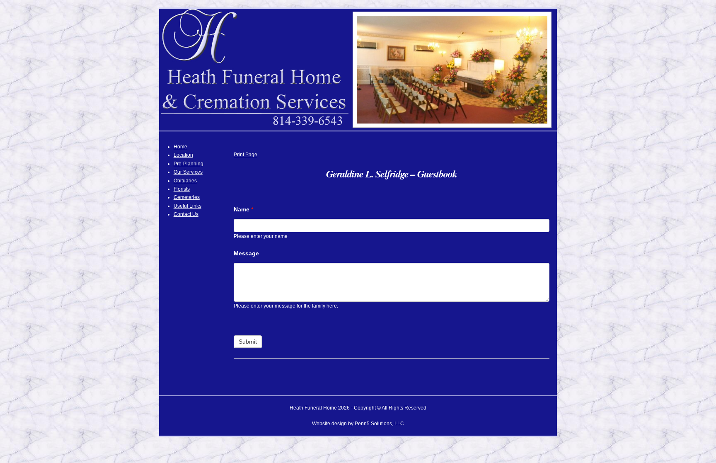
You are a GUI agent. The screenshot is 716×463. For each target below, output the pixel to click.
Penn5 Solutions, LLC (379, 424)
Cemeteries (187, 197)
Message (246, 253)
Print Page (245, 155)
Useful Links (187, 206)
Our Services (188, 172)
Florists (182, 189)
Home (180, 147)
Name (243, 209)
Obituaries (185, 181)
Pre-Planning (188, 164)
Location (183, 155)
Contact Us (186, 214)
